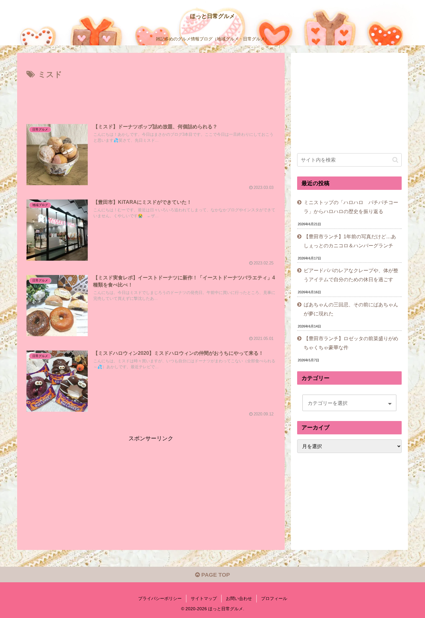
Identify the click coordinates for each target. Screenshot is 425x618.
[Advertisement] (150, 98)
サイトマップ (204, 598)
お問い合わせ (239, 598)
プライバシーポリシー (160, 598)
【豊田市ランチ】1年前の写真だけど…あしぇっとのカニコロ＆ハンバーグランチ (350, 241)
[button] (395, 159)
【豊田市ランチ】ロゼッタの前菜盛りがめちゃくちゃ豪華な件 (351, 343)
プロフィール (274, 598)
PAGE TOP (215, 575)
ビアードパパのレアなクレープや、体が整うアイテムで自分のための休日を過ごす (351, 275)
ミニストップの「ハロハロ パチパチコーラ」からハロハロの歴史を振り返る (351, 206)
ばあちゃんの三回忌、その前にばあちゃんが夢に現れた (351, 309)
